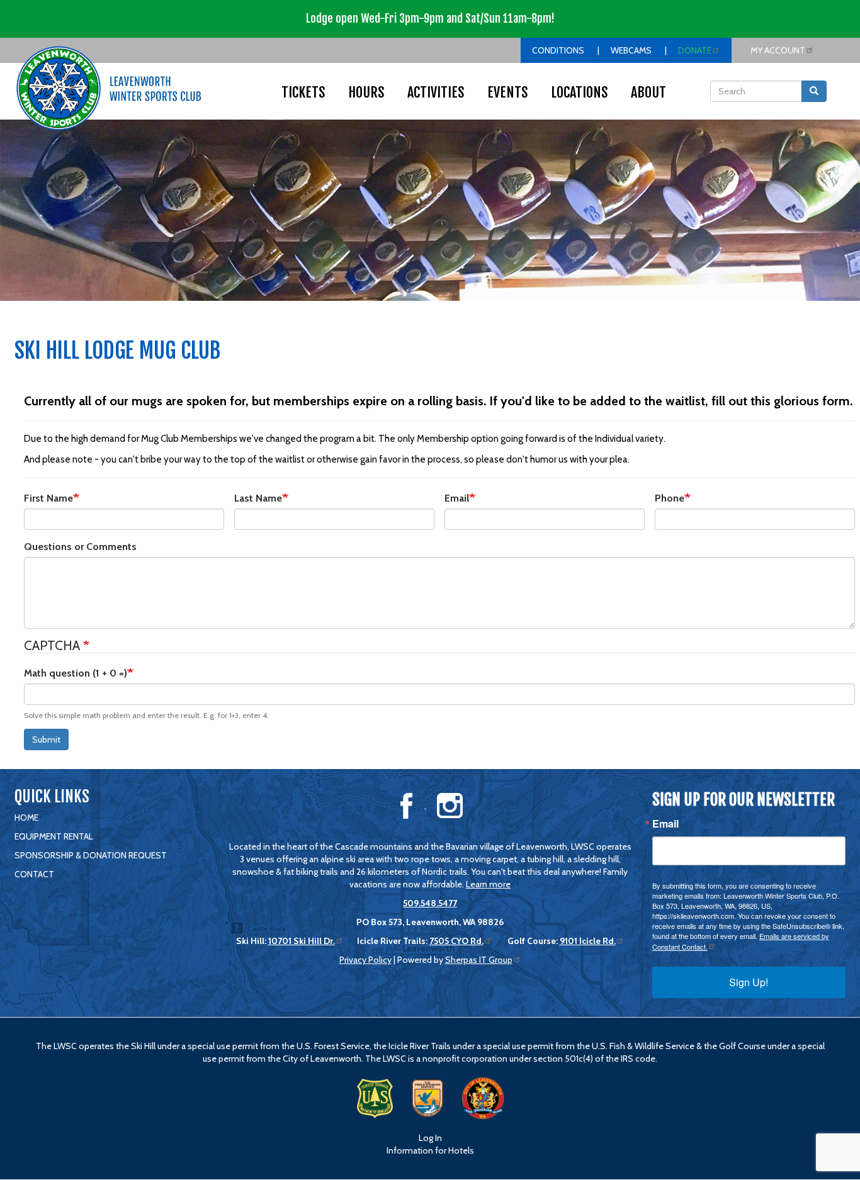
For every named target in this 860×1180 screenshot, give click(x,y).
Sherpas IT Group (478, 959)
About (648, 92)
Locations (579, 92)
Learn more (488, 884)
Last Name (258, 498)
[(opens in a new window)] (407, 805)
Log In (430, 1137)
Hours (366, 92)
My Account (777, 50)
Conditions (558, 50)
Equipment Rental (53, 836)
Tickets (303, 92)
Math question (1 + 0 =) (75, 673)
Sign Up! (748, 982)
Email (456, 498)
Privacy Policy (365, 959)
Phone (669, 498)
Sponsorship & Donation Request (90, 855)
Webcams (631, 50)
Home (26, 817)
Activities (436, 92)
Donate (694, 50)
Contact (34, 874)
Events (507, 92)
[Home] (108, 88)
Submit (46, 739)
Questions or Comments (80, 547)
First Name (48, 498)
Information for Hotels (430, 1150)
